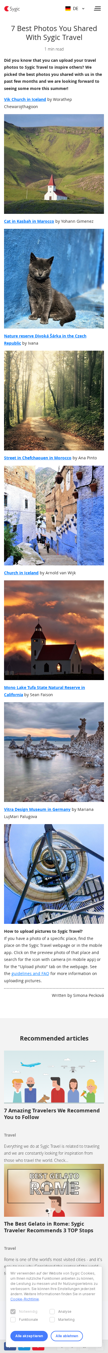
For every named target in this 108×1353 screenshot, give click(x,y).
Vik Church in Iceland (25, 99)
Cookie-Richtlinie (24, 1299)
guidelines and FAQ (30, 973)
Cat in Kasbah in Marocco (29, 221)
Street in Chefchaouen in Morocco (37, 457)
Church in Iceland (21, 572)
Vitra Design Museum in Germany (37, 809)
